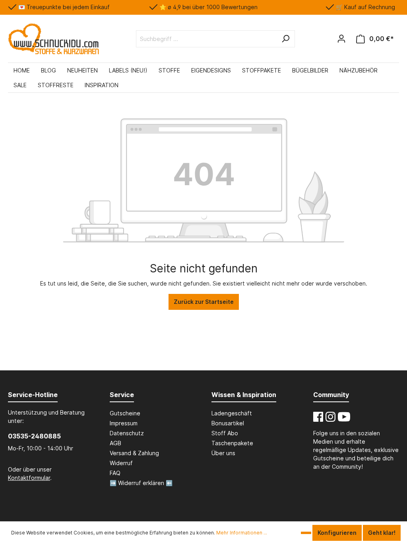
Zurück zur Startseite (204, 301)
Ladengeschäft (231, 413)
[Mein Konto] (341, 39)
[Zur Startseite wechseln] (53, 39)
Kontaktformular (29, 477)
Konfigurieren (337, 532)
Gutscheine (125, 413)
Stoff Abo (224, 433)
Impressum (124, 423)
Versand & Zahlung (134, 453)
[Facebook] (318, 417)
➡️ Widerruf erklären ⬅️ (141, 482)
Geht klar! (381, 532)
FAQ (115, 473)
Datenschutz (127, 433)
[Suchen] (285, 39)
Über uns (223, 453)
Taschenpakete (232, 443)
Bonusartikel (227, 423)
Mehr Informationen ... (241, 533)
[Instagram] (330, 417)
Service (122, 395)
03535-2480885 (34, 436)
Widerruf (121, 463)
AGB (115, 443)
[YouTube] (344, 417)
